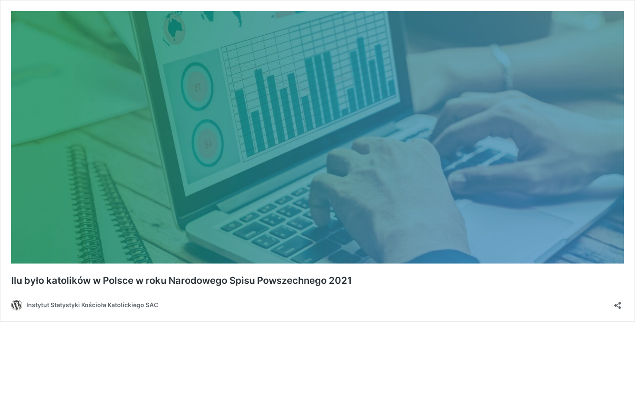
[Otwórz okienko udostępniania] (618, 302)
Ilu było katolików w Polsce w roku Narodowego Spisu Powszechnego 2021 (181, 280)
